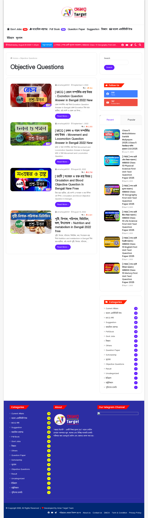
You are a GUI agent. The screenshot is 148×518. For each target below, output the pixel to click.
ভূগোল (19, 37)
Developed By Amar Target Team (59, 508)
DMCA (107, 513)
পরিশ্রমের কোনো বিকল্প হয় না (70, 513)
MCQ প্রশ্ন (110, 317)
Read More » (63, 116)
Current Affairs (112, 308)
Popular (131, 119)
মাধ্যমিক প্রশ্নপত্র (39, 29)
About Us (87, 513)
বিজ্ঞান (104, 29)
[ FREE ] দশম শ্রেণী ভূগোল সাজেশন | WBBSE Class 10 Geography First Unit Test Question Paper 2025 (129, 194)
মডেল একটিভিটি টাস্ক (122, 29)
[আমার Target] (74, 12)
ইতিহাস (10, 37)
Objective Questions (115, 364)
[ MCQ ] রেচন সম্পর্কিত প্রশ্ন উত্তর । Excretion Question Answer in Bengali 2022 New (73, 96)
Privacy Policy (135, 513)
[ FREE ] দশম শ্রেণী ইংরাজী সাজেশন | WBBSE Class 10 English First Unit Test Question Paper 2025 (129, 247)
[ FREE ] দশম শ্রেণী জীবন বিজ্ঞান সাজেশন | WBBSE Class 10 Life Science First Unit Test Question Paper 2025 (99, 45)
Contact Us (97, 513)
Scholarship (111, 355)
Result (108, 369)
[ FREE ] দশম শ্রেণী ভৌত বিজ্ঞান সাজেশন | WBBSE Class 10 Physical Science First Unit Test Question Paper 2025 (129, 167)
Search (107, 58)
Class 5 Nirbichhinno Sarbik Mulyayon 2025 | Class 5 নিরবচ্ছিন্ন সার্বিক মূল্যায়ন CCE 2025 (129, 139)
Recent (110, 119)
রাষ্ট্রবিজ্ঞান (109, 382)
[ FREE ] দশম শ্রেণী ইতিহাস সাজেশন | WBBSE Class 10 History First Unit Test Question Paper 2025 (130, 273)
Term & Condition (119, 513)
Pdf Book (57, 29)
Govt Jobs (18, 29)
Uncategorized (112, 373)
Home (15, 58)
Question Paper (76, 29)
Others (109, 345)
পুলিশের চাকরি (111, 387)
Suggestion (93, 29)
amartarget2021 (63, 85)
